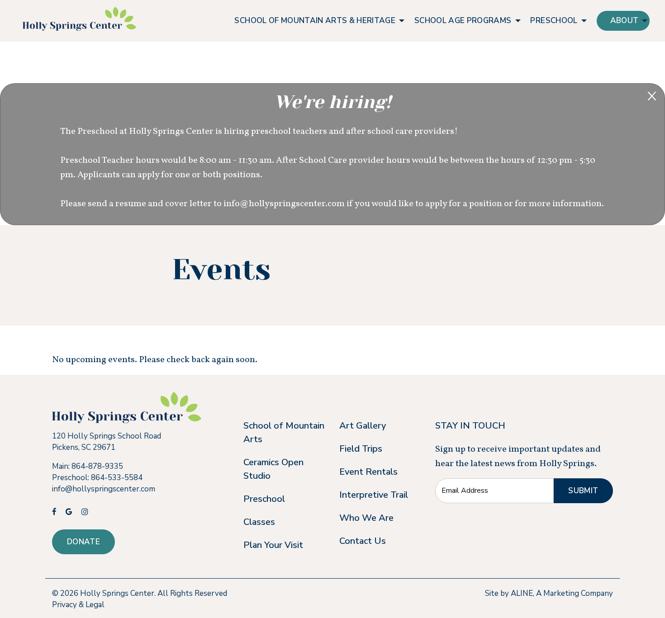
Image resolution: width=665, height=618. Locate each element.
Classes (259, 522)
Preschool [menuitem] (553, 20)
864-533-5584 (116, 477)
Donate (83, 542)
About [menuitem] (624, 20)
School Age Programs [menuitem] (462, 20)
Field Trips (360, 449)
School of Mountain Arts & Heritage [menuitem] (314, 20)
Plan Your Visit (273, 545)
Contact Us (362, 541)
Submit (583, 491)
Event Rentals (368, 472)
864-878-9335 (97, 466)
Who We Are (366, 518)
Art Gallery (362, 426)
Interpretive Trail (373, 495)
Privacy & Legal (78, 604)
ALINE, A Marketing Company (562, 593)
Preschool (264, 499)
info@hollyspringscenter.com (103, 489)
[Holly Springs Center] (79, 19)
